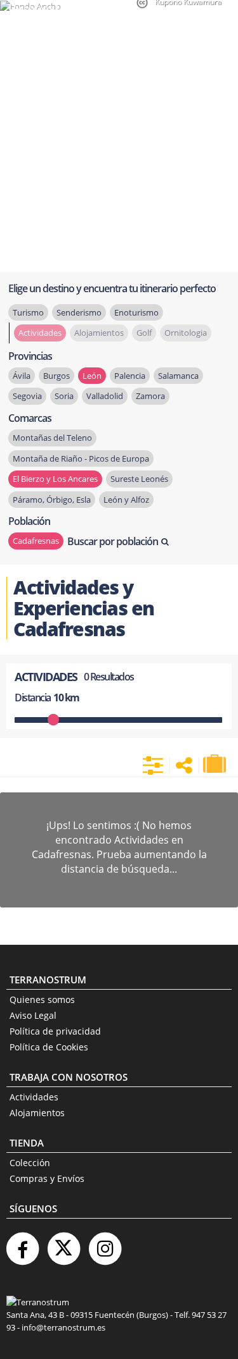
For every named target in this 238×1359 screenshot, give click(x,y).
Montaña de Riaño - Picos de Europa (81, 458)
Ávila (21, 375)
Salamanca (178, 375)
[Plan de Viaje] (215, 763)
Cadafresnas (36, 540)
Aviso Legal (33, 1015)
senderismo (79, 312)
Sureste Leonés (139, 478)
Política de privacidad (55, 1031)
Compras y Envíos (47, 1178)
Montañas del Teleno (52, 437)
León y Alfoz (126, 499)
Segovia (27, 396)
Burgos (56, 375)
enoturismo (136, 312)
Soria (64, 396)
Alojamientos (37, 1113)
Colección (30, 1163)
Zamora (150, 396)
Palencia (129, 375)
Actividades (34, 1097)
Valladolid (104, 396)
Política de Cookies (49, 1047)
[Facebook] (22, 1243)
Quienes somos (42, 999)
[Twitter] (63, 1243)
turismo (28, 312)
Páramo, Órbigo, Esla (52, 499)
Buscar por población (112, 541)
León (92, 375)
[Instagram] (105, 1243)
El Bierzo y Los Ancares (55, 478)
